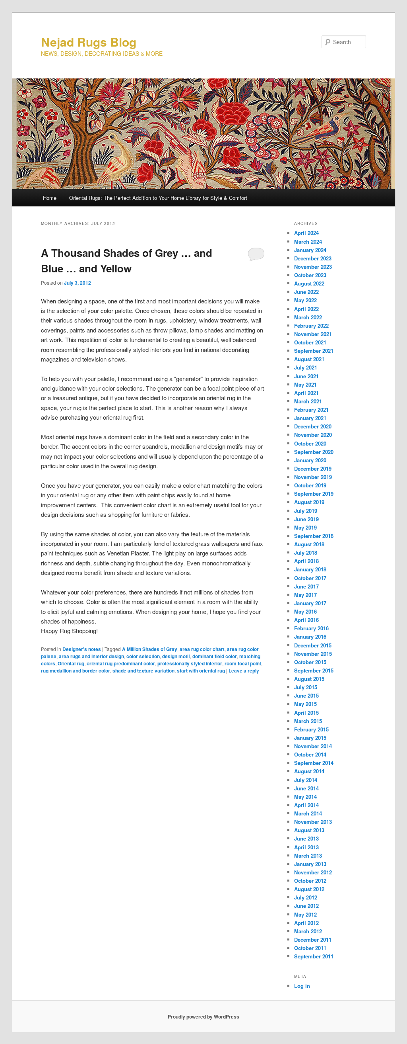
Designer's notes (81, 649)
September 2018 (313, 536)
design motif (176, 656)
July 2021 (305, 367)
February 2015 (311, 729)
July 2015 (305, 687)
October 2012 (310, 880)
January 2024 (310, 250)
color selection (143, 656)
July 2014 (305, 780)
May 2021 (305, 384)
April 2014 (306, 805)
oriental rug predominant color (121, 663)
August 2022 (309, 283)
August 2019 (309, 502)
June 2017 (306, 586)
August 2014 (309, 771)
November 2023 (313, 266)
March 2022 (308, 317)
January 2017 (310, 603)
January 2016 (310, 636)
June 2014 (306, 788)
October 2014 (310, 754)
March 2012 (308, 931)
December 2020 (312, 426)
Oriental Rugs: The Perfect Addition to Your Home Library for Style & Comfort (158, 197)
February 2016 (311, 628)
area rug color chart (202, 649)
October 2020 (310, 443)
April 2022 (306, 309)
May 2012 (305, 914)
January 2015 (310, 737)
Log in (302, 985)
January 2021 (310, 418)
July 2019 (305, 510)
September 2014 (313, 762)
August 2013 (309, 830)
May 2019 (305, 527)
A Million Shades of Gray (149, 649)
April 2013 (306, 847)
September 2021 (313, 350)
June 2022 (306, 291)
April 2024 (306, 233)
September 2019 (313, 493)
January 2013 (310, 864)
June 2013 (306, 838)
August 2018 (309, 544)
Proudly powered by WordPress (203, 1016)
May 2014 (305, 796)
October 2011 (310, 948)
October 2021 (310, 342)
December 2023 (312, 258)
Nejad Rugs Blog (88, 41)
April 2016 (306, 620)
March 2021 (308, 401)
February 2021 (311, 409)
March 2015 (308, 721)
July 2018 (305, 552)
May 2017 (305, 594)
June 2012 (306, 905)
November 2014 (313, 746)
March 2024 (308, 241)
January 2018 (310, 569)
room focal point (243, 663)
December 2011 (312, 939)
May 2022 (305, 300)
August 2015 (309, 678)
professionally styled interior (189, 663)
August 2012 (309, 889)
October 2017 (310, 578)
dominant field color (214, 656)
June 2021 (306, 376)
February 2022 (311, 325)
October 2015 (310, 662)
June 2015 (306, 695)
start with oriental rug (201, 670)
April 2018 (306, 561)
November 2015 (313, 653)
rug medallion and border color (75, 670)
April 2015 (306, 712)
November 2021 (313, 334)
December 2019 (312, 468)
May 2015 (305, 704)
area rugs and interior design (91, 656)
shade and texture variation (143, 670)
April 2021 (306, 393)
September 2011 (313, 956)
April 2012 (306, 923)
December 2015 (312, 645)
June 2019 (306, 519)
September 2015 (313, 670)
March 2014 (308, 813)
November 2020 (313, 434)
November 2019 (313, 477)
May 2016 (305, 611)
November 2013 (313, 821)
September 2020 (313, 452)
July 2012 (305, 897)
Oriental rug (71, 663)
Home (49, 197)
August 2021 (309, 359)
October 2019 (310, 485)
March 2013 (308, 855)
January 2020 (310, 460)
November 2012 (313, 872)
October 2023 (310, 275)
